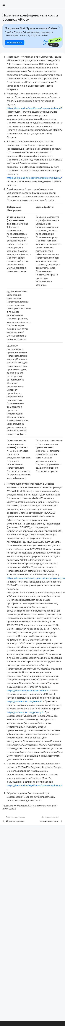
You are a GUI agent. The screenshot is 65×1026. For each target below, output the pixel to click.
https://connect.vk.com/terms (23, 701)
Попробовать (14, 42)
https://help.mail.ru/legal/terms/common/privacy (33, 108)
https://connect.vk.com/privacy (24, 712)
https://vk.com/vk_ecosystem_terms (26, 690)
